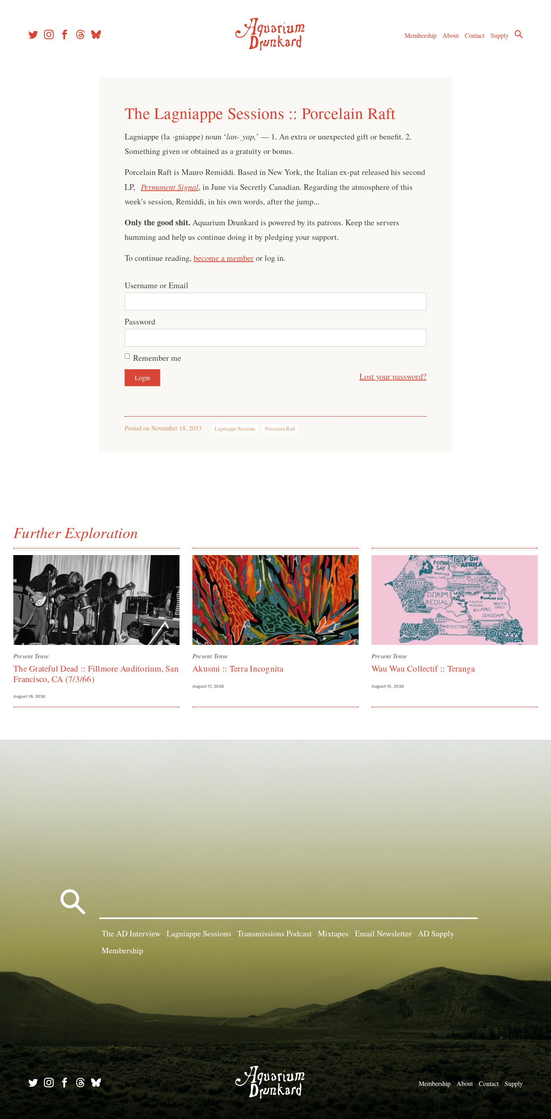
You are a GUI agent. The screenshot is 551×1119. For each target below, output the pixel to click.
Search (519, 34)
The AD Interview (131, 933)
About (450, 35)
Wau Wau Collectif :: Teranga (423, 668)
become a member (224, 257)
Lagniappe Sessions (235, 428)
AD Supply (436, 933)
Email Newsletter (383, 933)
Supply (499, 35)
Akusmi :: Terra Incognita (238, 668)
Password (140, 321)
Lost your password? (392, 376)
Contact (474, 35)
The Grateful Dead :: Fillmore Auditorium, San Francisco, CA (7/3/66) (96, 673)
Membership (420, 35)
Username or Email (156, 285)
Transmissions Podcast (274, 933)
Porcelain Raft (280, 428)
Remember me (157, 357)
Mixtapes (333, 933)
